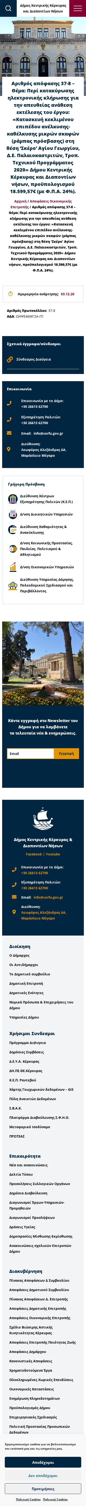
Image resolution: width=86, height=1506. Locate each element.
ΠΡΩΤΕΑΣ (17, 1136)
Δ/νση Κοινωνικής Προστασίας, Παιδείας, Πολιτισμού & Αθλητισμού (46, 549)
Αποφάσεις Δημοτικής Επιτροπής (37, 1308)
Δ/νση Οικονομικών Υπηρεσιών (47, 567)
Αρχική (20, 201)
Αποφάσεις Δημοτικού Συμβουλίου (39, 1289)
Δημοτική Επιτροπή (26, 983)
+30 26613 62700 (34, 406)
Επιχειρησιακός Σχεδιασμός (33, 1417)
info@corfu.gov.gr (48, 433)
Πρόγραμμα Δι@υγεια (27, 1042)
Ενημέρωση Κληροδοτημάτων (34, 1398)
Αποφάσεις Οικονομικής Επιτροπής (39, 1318)
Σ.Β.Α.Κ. (15, 1108)
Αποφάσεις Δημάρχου (27, 1351)
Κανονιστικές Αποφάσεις (30, 1361)
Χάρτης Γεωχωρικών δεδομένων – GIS (41, 1089)
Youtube (53, 854)
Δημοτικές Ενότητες (26, 992)
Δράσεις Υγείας (22, 1227)
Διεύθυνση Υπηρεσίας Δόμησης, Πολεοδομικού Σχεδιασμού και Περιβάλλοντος (47, 585)
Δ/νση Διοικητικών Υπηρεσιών (46, 514)
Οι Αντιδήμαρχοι (23, 964)
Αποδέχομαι (43, 1462)
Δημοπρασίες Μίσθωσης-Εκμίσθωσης (40, 1236)
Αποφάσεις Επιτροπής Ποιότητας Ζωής (42, 1342)
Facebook (34, 854)
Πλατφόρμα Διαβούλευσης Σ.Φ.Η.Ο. (39, 1117)
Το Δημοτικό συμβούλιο (29, 974)
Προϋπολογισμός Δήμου (29, 1407)
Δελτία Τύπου (21, 1174)
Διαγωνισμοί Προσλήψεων (32, 1217)
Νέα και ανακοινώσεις (28, 1165)
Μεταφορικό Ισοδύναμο (29, 1127)
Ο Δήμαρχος (19, 955)
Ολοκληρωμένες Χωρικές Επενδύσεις (41, 1379)
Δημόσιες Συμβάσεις (26, 1052)
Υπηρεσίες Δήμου (24, 1017)
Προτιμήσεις (43, 1488)
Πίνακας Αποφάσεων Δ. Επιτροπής (38, 1299)
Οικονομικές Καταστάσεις (31, 1389)
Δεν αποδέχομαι (43, 1475)
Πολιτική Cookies (28, 1499)
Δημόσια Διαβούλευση (28, 1193)
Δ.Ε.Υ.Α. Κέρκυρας (24, 1061)
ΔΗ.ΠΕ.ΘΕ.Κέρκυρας (25, 1070)
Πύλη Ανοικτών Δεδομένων (32, 1099)
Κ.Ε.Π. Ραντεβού (22, 1080)
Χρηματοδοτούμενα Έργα (30, 1370)
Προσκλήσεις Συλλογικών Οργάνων (39, 1183)
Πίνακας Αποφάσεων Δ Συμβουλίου (39, 1280)
